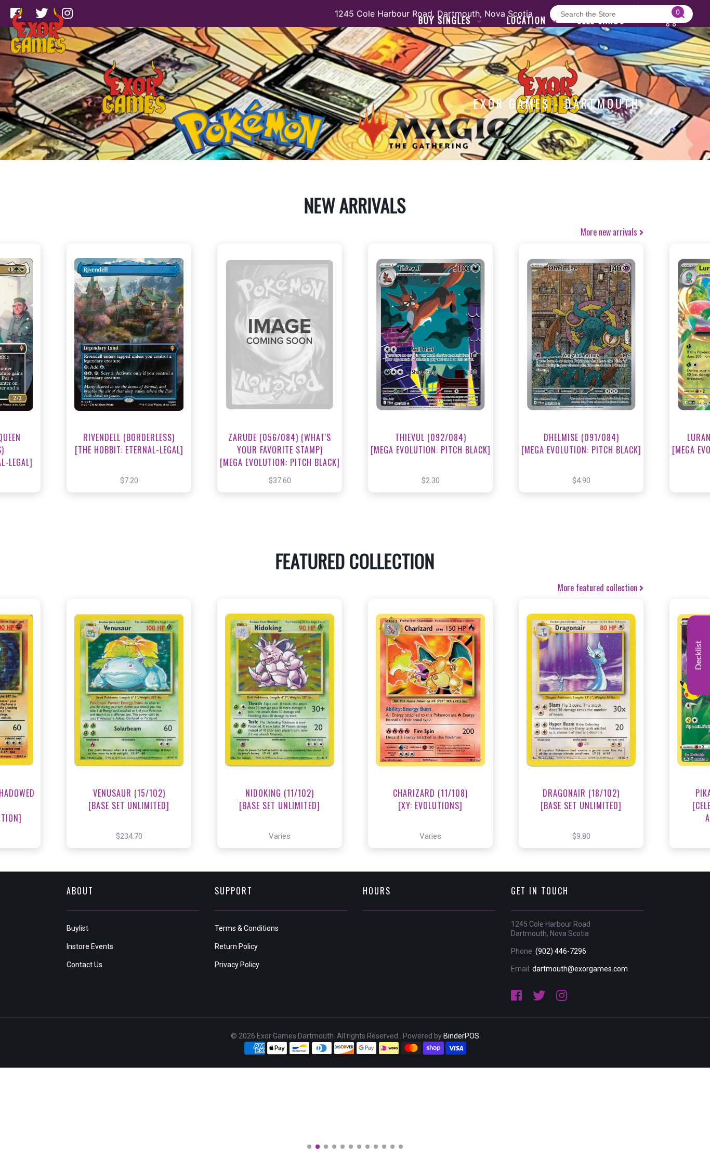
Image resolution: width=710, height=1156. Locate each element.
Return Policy (236, 946)
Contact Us (84, 964)
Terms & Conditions (247, 928)
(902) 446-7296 (560, 951)
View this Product (134, 379)
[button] (309, 1147)
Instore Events (90, 946)
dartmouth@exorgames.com (580, 969)
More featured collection (598, 587)
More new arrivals (610, 232)
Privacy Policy (237, 964)
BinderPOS (461, 1036)
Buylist (77, 928)
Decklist (698, 655)
